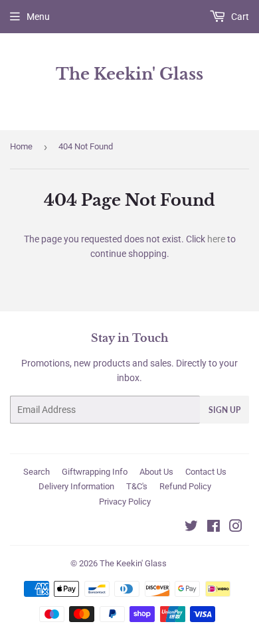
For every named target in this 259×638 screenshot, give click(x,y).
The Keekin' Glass (129, 74)
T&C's (136, 486)
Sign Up (224, 410)
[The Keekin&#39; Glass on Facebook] (213, 527)
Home (21, 146)
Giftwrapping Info (95, 472)
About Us (156, 472)
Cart (239, 16)
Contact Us (205, 472)
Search (36, 472)
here (216, 239)
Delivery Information (76, 486)
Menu (38, 16)
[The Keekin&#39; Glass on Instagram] (235, 527)
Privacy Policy (125, 502)
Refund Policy (185, 486)
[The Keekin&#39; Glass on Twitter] (191, 527)
